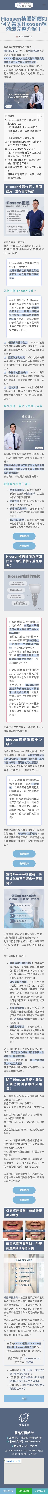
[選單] (44, 5)
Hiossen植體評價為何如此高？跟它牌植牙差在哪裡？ (24, 143)
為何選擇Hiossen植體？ (24, 127)
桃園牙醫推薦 (11, 1297)
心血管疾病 (20, 1019)
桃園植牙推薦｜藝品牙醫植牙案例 (24, 169)
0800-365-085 (32, 1358)
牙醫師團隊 (29, 493)
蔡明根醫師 (34, 51)
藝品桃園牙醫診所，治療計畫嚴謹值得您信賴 (24, 176)
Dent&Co (40, 1490)
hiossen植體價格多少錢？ (21, 149)
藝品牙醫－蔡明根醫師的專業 (27, 133)
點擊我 (29, 1362)
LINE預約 (24, 1490)
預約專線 (8, 1490)
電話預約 (24, 536)
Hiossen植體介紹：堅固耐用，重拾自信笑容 (24, 122)
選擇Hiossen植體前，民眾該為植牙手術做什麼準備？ (24, 154)
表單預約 (24, 546)
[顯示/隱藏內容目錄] (38, 116)
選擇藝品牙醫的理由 (23, 138)
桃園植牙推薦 (11, 51)
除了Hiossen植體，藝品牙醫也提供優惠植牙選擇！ (24, 161)
